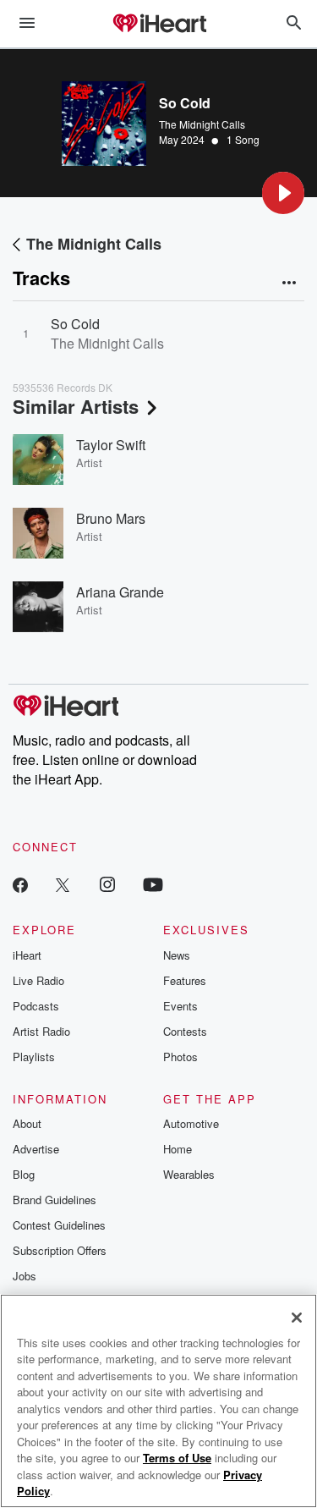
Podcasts (36, 1006)
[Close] (296, 1317)
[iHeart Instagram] (107, 884)
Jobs (24, 1276)
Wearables (189, 1174)
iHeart (27, 955)
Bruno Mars (110, 518)
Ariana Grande (120, 592)
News (176, 955)
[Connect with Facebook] (20, 884)
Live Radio (38, 980)
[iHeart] (159, 24)
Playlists (34, 1056)
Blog (24, 1174)
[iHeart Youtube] (153, 884)
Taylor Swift (110, 444)
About (27, 1123)
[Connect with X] (62, 884)
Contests (185, 1031)
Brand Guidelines (54, 1200)
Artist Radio (41, 1031)
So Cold (75, 323)
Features (184, 980)
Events (180, 1006)
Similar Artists (76, 406)
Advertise (36, 1149)
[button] (283, 193)
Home (177, 1149)
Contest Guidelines (59, 1225)
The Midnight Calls (202, 124)
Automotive (191, 1123)
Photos (180, 1056)
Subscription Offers (60, 1250)
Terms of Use (177, 1458)
